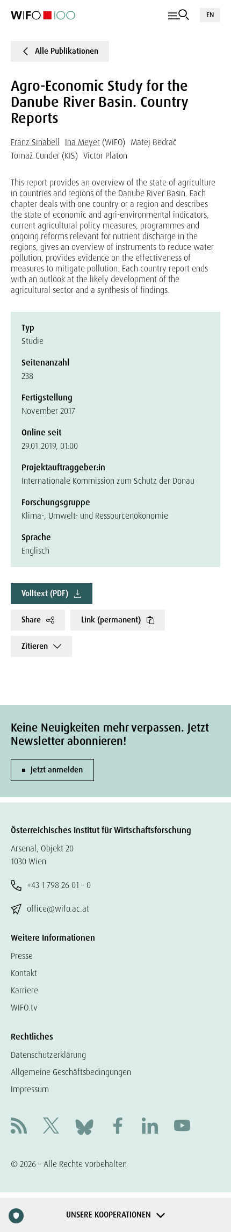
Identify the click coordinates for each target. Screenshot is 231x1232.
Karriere (24, 990)
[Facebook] (118, 1126)
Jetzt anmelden (57, 769)
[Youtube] (182, 1126)
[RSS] (19, 1126)
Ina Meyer (82, 142)
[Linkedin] (150, 1126)
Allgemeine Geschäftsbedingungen (71, 1072)
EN (210, 14)
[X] (51, 1126)
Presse (22, 956)
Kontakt (24, 973)
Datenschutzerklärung (48, 1055)
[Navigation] (178, 15)
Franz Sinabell (35, 142)
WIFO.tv (24, 1007)
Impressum (30, 1089)
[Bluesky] (84, 1126)
